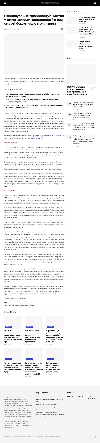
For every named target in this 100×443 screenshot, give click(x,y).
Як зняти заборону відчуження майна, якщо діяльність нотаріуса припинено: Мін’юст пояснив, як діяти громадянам (84, 126)
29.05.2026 (49, 344)
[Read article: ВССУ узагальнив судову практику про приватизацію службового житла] (81, 74)
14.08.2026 (7, 344)
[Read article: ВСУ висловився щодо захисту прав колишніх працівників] (72, 20)
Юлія (8, 29)
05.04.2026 (28, 376)
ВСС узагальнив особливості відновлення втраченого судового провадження (82, 115)
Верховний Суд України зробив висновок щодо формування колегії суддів (86, 44)
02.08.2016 (82, 37)
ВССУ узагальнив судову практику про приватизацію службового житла (77, 90)
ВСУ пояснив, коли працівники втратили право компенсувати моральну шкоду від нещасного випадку (86, 31)
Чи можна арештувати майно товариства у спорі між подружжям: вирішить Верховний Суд (49, 399)
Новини (12, 11)
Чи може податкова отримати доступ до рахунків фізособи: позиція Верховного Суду (13, 367)
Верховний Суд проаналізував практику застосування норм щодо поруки (83, 104)
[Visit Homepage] (50, 3)
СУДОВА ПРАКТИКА (91, 397)
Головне (8, 326)
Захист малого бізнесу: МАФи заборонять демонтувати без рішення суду (53, 367)
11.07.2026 (28, 344)
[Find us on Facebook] (95, 437)
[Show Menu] (5, 3)
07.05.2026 (7, 374)
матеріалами (10, 298)
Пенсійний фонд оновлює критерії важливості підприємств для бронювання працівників (49, 407)
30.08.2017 (82, 23)
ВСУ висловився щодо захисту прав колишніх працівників (87, 19)
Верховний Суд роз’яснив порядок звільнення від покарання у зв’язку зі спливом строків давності (50, 415)
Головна (6, 11)
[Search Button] (95, 3)
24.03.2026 (49, 374)
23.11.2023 (16, 29)
